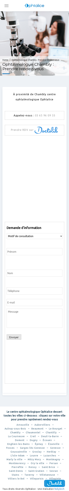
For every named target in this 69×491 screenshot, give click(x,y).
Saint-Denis (16, 471)
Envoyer (14, 337)
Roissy (33, 467)
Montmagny (53, 459)
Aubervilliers (42, 425)
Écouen (47, 440)
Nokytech (59, 489)
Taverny (29, 475)
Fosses (10, 448)
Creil (33, 436)
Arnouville (23, 425)
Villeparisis (37, 478)
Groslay (37, 451)
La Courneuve (16, 436)
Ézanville (54, 444)
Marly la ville (14, 459)
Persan (54, 463)
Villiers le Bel (16, 478)
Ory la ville (37, 463)
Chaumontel (33, 432)
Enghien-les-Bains (18, 444)
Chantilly (51, 432)
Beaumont (37, 428)
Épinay (39, 444)
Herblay (51, 451)
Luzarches (50, 455)
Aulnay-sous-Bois (15, 428)
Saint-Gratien (36, 471)
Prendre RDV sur (22, 129)
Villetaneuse (47, 475)
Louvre (34, 455)
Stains (15, 475)
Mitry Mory (34, 459)
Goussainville (19, 451)
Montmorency (17, 463)
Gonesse (55, 448)
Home (5, 60)
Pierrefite (17, 467)
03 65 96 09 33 (45, 115)
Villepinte (55, 478)
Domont (20, 440)
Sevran (54, 471)
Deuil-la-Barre (50, 436)
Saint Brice (48, 467)
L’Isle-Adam (18, 455)
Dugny (34, 440)
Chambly (15, 432)
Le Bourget (55, 428)
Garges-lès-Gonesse (32, 448)
